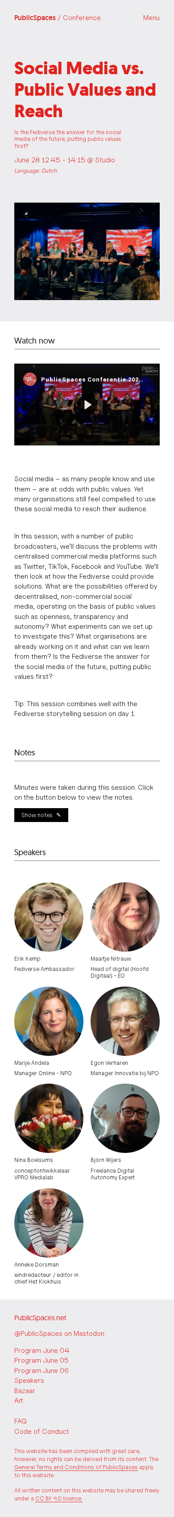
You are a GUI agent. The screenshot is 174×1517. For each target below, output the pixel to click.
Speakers (29, 1380)
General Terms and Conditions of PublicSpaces (76, 1467)
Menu (151, 17)
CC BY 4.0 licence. (59, 1498)
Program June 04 (42, 1350)
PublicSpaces (57, 17)
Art (18, 1400)
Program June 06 (41, 1370)
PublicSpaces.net (40, 1317)
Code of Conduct (41, 1431)
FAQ (20, 1421)
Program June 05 (41, 1360)
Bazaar (24, 1390)
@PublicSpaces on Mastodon (59, 1333)
